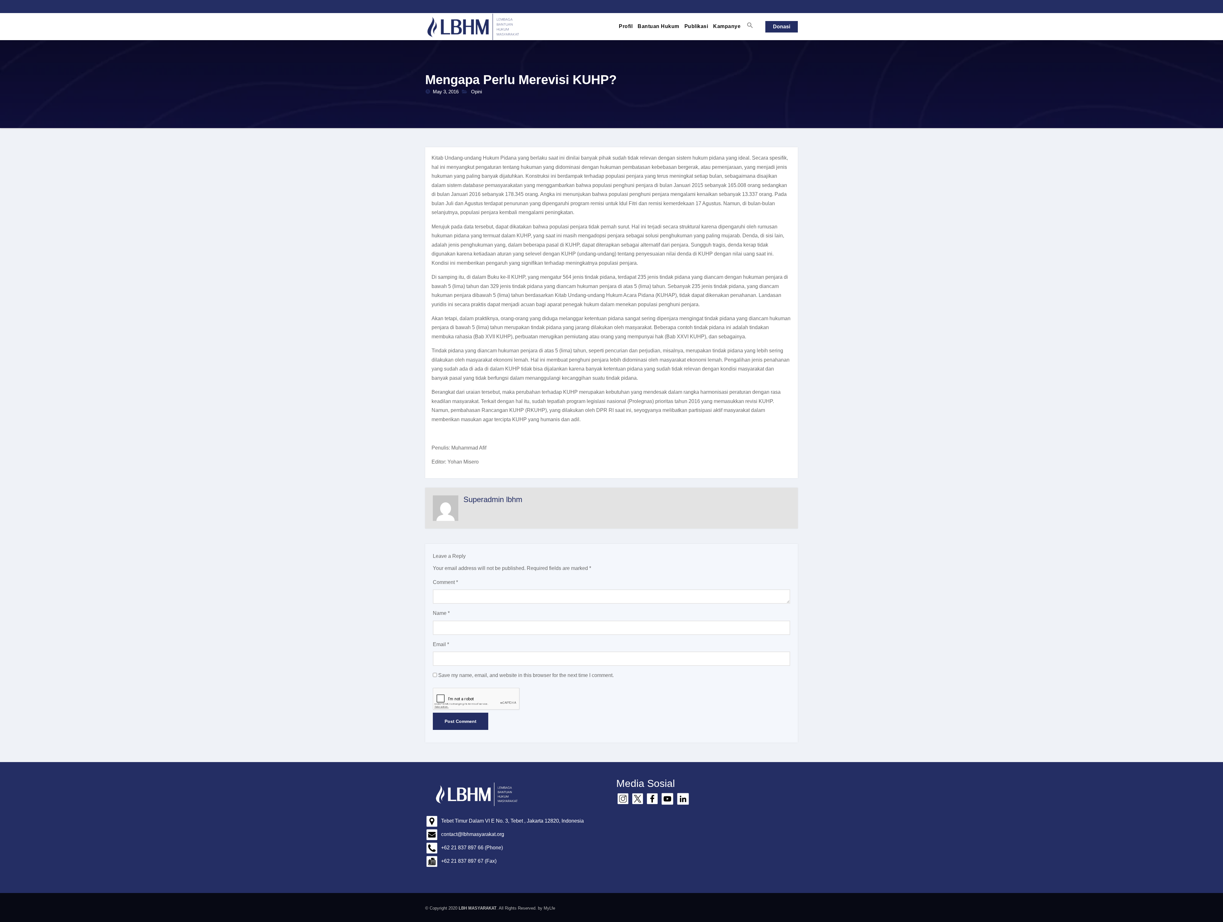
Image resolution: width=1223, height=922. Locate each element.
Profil (626, 26)
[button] (750, 25)
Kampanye (726, 26)
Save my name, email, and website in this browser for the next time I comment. (526, 675)
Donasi (781, 26)
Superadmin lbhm (492, 499)
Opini (476, 91)
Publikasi (696, 26)
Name (441, 613)
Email (441, 644)
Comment (445, 582)
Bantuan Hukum (658, 26)
